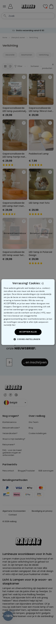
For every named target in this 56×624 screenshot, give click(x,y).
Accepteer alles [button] (28, 332)
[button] (28, 339)
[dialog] (28, 312)
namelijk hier (10, 325)
